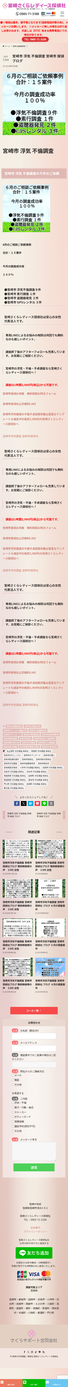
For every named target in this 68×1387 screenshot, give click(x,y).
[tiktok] (35, 1352)
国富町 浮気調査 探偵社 (41, 751)
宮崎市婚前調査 (10, 738)
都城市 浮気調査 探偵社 (38, 779)
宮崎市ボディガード (12, 734)
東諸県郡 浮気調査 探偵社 (15, 775)
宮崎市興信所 (43, 763)
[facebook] (24, 1352)
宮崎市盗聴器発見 (27, 763)
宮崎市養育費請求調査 (29, 746)
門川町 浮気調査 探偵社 (14, 784)
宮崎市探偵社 (30, 436)
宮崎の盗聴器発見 (14, 726)
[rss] (43, 1352)
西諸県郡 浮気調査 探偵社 (15, 779)
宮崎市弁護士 (49, 755)
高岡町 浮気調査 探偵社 (36, 784)
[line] (39, 1352)
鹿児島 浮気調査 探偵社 (14, 788)
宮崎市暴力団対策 (11, 742)
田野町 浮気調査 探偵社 (38, 775)
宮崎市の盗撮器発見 (37, 730)
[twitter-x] (28, 1352)
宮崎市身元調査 (10, 746)
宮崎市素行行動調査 (46, 742)
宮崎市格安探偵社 (43, 759)
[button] (17, 803)
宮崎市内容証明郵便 (50, 734)
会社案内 (35, 1227)
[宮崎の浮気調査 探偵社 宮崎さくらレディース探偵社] (34, 9)
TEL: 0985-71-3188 (35, 39)
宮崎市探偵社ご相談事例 (44, 738)
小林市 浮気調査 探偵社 (30, 767)
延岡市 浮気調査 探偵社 (53, 767)
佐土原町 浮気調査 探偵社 (17, 751)
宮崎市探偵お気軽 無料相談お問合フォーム (29, 393)
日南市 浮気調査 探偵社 (14, 771)
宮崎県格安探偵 (10, 767)
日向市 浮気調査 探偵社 (36, 771)
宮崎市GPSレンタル (12, 755)
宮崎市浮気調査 (12, 436)
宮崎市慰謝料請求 (11, 759)
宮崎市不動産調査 (31, 734)
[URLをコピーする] (51, 803)
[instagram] (32, 1352)
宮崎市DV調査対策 (32, 726)
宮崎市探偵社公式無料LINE (19, 404)
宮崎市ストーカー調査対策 (15, 730)
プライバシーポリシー (35, 1231)
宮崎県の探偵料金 (49, 746)
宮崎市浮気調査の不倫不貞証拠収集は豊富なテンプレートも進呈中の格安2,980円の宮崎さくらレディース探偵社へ (33, 419)
